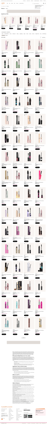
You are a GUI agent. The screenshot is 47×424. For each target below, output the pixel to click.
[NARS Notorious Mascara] (29, 250)
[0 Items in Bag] (45, 3)
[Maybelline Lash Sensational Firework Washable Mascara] (40, 306)
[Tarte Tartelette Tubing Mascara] (13, 22)
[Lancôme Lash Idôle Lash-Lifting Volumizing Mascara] (29, 83)
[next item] (45, 23)
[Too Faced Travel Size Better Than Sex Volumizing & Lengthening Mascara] (6, 158)
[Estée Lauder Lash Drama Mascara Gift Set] (18, 287)
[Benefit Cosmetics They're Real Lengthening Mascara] (6, 102)
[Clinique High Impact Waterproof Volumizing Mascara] (6, 195)
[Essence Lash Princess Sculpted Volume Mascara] (18, 269)
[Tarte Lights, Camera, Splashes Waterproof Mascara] (29, 306)
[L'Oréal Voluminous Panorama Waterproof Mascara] (18, 250)
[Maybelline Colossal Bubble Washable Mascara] (18, 195)
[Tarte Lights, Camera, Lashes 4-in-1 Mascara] (29, 232)
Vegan (21, 399)
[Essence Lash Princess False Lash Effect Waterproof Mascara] (18, 103)
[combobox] (44, 37)
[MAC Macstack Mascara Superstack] (6, 232)
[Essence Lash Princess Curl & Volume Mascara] (40, 195)
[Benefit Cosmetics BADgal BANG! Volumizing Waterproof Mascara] (40, 103)
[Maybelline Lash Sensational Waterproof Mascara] (6, 287)
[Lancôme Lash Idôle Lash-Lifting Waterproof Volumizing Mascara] (29, 195)
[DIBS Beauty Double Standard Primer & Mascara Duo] (40, 140)
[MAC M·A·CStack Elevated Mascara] (40, 158)
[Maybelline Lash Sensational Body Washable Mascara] (29, 287)
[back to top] (45, 422)
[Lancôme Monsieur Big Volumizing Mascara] (29, 158)
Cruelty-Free (24, 399)
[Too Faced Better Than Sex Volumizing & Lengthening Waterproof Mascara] (40, 65)
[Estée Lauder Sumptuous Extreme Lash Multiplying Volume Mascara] (40, 325)
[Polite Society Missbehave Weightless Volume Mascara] (29, 122)
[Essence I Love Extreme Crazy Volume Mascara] (6, 306)
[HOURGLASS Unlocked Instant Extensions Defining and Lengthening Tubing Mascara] (6, 177)
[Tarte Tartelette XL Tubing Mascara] (5, 22)
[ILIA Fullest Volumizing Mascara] (18, 214)
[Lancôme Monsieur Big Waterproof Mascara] (40, 268)
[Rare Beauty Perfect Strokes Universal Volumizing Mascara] (6, 122)
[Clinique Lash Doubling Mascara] (18, 325)
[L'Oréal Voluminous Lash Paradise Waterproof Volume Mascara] (18, 306)
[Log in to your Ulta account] (43, 3)
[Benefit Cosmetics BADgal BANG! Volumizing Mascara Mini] (6, 140)
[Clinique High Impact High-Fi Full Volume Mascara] (18, 65)
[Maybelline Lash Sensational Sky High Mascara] (36, 22)
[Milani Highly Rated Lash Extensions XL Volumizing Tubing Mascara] (6, 214)
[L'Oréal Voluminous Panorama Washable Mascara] (6, 83)
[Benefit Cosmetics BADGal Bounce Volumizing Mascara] (18, 232)
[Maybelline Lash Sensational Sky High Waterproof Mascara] (40, 84)
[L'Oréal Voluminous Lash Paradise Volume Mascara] (29, 140)
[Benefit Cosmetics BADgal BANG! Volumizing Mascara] (20, 22)
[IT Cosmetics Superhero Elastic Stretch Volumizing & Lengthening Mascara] (18, 122)
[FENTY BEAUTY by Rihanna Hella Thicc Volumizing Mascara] (40, 121)
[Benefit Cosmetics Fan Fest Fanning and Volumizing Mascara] (18, 158)
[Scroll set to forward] (45, 33)
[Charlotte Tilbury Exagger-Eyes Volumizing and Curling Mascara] (29, 103)
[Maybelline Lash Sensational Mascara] (18, 177)
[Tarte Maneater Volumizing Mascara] (18, 83)
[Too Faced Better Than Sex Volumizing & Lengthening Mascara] (28, 22)
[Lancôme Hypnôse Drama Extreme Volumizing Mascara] (29, 177)
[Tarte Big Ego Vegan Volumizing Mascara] (40, 176)
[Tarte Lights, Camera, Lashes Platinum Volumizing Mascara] (29, 269)
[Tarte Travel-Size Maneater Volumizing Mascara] (6, 268)
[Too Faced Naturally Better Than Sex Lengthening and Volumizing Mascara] (6, 251)
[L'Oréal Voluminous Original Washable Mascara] (18, 140)
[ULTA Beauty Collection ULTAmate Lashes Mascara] (29, 324)
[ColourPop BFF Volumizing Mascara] (40, 287)
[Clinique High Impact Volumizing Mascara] (29, 65)
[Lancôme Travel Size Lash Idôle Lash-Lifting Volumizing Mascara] (40, 232)
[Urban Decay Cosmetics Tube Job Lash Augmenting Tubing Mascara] (29, 214)
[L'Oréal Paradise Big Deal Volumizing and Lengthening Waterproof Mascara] (6, 325)
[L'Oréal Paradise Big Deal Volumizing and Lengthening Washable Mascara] (40, 214)
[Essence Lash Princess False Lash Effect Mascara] (6, 65)
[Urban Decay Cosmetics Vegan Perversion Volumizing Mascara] (40, 250)
